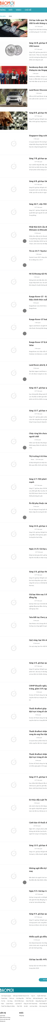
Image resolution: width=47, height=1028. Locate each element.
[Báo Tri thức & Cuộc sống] (32, 93)
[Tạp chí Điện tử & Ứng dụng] (31, 348)
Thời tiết (19, 1006)
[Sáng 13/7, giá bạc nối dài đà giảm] (13, 418)
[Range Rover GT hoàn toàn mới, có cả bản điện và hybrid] (13, 327)
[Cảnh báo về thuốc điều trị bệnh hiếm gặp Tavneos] (13, 830)
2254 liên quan (39, 459)
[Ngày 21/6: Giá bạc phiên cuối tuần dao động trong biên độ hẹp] (13, 557)
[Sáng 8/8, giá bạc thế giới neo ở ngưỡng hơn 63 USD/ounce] (13, 121)
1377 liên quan (39, 26)
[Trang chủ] (7, 4)
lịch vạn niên (33, 1006)
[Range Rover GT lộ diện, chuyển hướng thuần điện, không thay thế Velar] (13, 350)
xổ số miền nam (19, 1001)
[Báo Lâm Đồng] (31, 715)
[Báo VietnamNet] (31, 601)
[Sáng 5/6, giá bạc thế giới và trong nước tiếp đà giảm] (13, 579)
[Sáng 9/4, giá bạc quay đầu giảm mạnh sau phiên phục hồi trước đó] (13, 922)
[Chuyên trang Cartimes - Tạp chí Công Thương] (30, 303)
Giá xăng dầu (20, 998)
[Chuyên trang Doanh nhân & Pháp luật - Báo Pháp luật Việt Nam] (31, 26)
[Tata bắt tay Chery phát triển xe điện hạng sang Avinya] (13, 625)
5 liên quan (36, 506)
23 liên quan (37, 439)
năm (2, 1003)
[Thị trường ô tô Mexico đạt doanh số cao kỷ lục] (13, 464)
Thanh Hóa (4, 998)
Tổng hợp (21, 1015)
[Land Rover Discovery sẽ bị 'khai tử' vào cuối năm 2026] (13, 98)
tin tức (3, 1001)
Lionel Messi (9, 1003)
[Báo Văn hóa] (31, 233)
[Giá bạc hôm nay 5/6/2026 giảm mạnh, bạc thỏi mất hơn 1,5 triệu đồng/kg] (13, 602)
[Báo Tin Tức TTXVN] (30, 139)
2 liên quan (36, 620)
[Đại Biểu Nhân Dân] (31, 803)
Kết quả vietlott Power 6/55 (21, 996)
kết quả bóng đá (38, 998)
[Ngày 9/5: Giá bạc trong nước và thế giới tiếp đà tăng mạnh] (13, 899)
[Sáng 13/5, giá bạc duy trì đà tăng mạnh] (13, 853)
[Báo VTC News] (31, 254)
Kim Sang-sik (43, 1006)
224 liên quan (37, 826)
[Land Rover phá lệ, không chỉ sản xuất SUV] (13, 373)
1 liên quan (35, 73)
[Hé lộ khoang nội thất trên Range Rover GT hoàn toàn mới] (13, 281)
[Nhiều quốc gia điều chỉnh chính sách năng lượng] (13, 944)
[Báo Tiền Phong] (31, 323)
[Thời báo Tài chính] (31, 552)
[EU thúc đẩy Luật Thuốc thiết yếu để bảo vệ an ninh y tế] (13, 808)
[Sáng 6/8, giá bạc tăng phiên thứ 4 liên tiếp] (13, 189)
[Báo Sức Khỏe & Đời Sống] (31, 440)
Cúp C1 (33, 996)
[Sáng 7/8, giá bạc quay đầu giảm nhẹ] (13, 166)
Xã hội (26, 1006)
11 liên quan (37, 940)
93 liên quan (36, 643)
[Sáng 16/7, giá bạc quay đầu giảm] (13, 396)
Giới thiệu (2, 1015)
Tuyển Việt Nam (41, 996)
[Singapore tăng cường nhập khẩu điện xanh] (13, 143)
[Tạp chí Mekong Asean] (30, 73)
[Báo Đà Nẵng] (32, 692)
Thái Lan (11, 998)
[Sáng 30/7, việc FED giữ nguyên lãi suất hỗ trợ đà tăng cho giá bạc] (13, 212)
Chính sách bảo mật (5, 1019)
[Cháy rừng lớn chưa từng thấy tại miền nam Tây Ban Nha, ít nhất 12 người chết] (13, 441)
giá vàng (9, 1001)
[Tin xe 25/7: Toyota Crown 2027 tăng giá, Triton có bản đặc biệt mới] (13, 259)
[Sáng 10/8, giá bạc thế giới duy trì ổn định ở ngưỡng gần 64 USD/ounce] (13, 51)
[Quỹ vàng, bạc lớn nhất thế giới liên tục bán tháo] (13, 648)
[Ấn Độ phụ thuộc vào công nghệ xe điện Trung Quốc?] (13, 511)
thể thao (28, 998)
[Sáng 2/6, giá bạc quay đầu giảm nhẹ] (13, 671)
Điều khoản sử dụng (5, 1017)
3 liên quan (36, 303)
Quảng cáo (2, 1021)
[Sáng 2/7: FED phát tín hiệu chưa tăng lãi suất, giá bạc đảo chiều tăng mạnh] (13, 487)
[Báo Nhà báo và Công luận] (32, 963)
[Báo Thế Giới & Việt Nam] (31, 277)
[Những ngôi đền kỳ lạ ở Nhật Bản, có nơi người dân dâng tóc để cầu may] (13, 876)
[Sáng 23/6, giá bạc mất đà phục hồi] (13, 534)
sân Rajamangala (6, 996)
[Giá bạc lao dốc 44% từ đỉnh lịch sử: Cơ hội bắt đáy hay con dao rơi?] (13, 967)
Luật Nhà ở (18, 1003)
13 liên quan (37, 233)
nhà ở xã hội (30, 1001)
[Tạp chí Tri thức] (30, 368)
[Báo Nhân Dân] (31, 49)
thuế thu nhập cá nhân (8, 1006)
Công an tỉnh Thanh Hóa (30, 1003)
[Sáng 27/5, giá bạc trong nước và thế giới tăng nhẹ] (13, 785)
